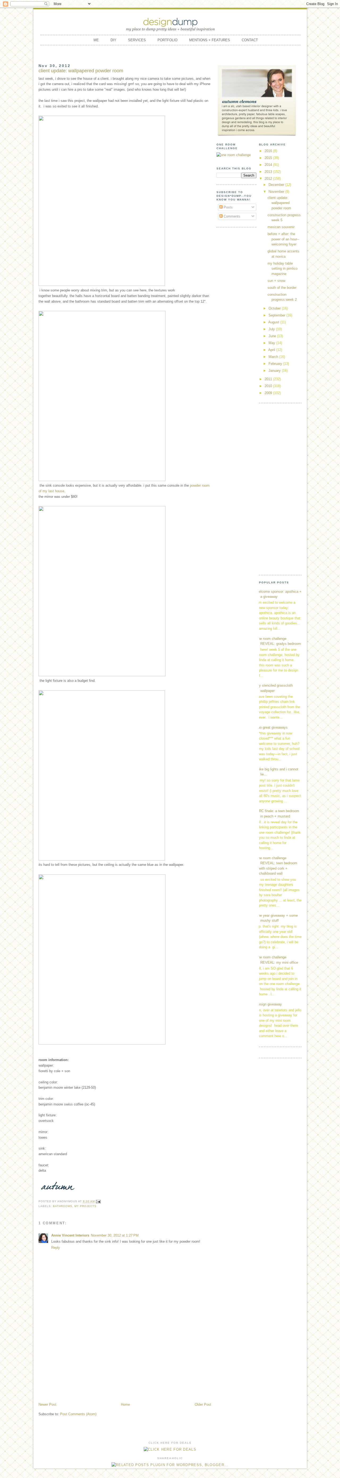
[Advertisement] (125, 1362)
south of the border (281, 288)
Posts (228, 207)
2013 (269, 172)
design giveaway (269, 1004)
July (272, 329)
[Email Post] (98, 1201)
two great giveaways (272, 727)
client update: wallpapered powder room (279, 203)
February (276, 364)
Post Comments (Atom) (78, 1414)
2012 (269, 179)
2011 (269, 379)
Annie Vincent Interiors (70, 1235)
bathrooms (62, 1206)
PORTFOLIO (167, 40)
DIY (113, 40)
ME (96, 40)
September (277, 315)
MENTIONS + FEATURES (209, 40)
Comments (231, 216)
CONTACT (250, 40)
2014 (269, 165)
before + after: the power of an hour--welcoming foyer (283, 239)
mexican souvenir (281, 227)
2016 (269, 151)
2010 (269, 386)
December (277, 185)
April (272, 350)
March (274, 357)
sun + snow (276, 281)
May (272, 343)
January (275, 371)
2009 (269, 393)
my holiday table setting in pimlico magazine (282, 268)
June (273, 336)
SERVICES (137, 40)
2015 (269, 158)
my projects (85, 1206)
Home (125, 1404)
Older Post (203, 1404)
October (275, 308)
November (277, 192)
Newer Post (47, 1404)
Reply (55, 1248)
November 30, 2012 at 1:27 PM (115, 1235)
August (274, 322)
